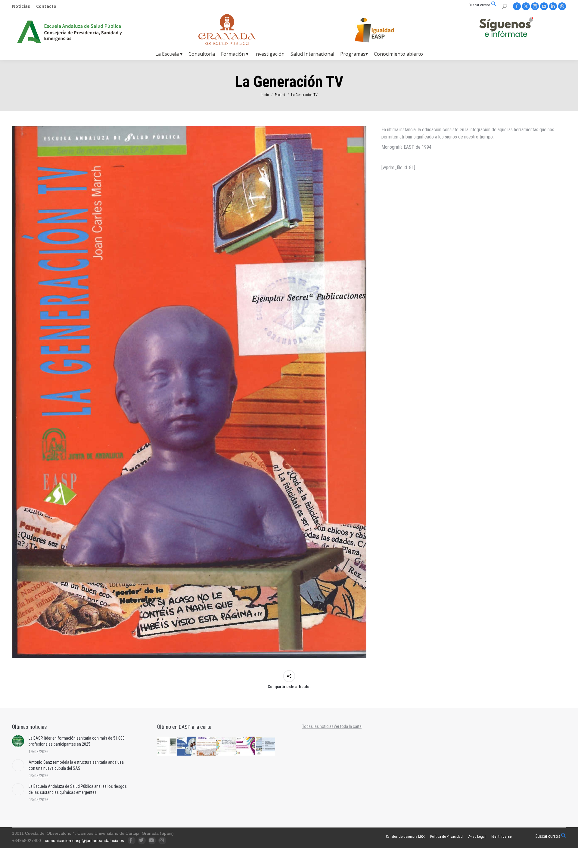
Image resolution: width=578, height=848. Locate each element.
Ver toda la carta (348, 726)
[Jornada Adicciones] (226, 746)
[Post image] (18, 741)
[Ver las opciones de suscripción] (506, 28)
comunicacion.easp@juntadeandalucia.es (84, 840)
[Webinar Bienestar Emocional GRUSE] (246, 746)
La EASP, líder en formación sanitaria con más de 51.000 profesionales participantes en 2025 (77, 741)
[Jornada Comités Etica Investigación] (187, 746)
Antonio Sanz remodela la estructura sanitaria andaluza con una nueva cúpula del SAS (76, 765)
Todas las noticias (318, 726)
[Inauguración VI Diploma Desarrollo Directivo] (167, 746)
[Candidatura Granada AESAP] (227, 43)
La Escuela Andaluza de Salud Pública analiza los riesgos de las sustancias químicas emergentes (78, 789)
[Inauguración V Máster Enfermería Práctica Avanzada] (266, 746)
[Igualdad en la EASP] (384, 30)
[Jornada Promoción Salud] (206, 746)
